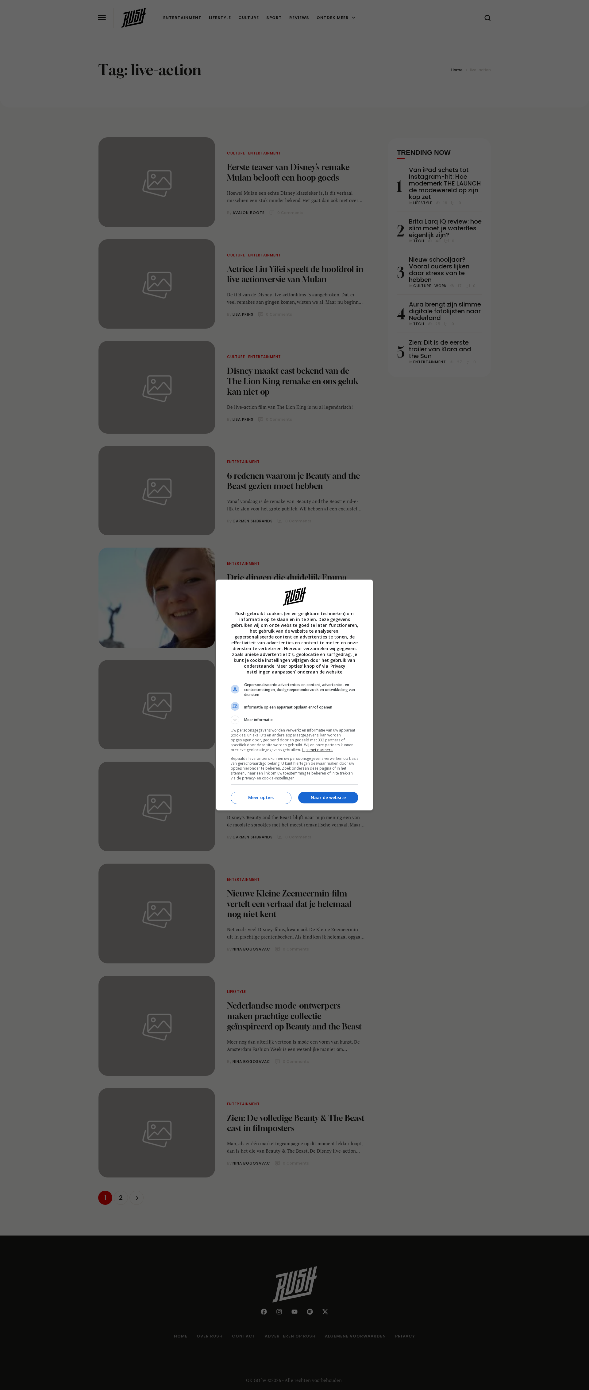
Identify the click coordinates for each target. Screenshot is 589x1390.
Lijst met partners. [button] (317, 749)
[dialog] (294, 695)
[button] (294, 720)
